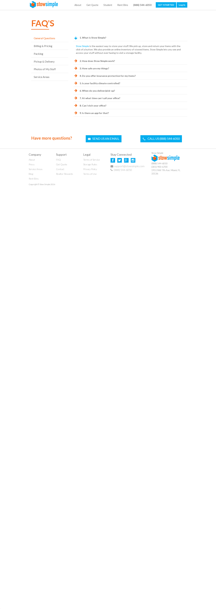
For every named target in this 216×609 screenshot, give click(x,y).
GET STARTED (166, 4)
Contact (60, 169)
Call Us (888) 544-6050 (163, 138)
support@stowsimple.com (129, 166)
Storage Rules (90, 164)
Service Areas (41, 76)
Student (107, 4)
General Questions (44, 38)
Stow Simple (82, 46)
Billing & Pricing (43, 45)
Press (32, 164)
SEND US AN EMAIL (105, 138)
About (77, 4)
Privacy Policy (90, 169)
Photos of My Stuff (45, 69)
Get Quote (92, 4)
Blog (31, 173)
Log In (182, 4)
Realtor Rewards (64, 173)
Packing (38, 53)
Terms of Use (90, 173)
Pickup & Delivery (44, 61)
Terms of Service (91, 159)
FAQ (58, 159)
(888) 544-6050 (123, 169)
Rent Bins (122, 4)
